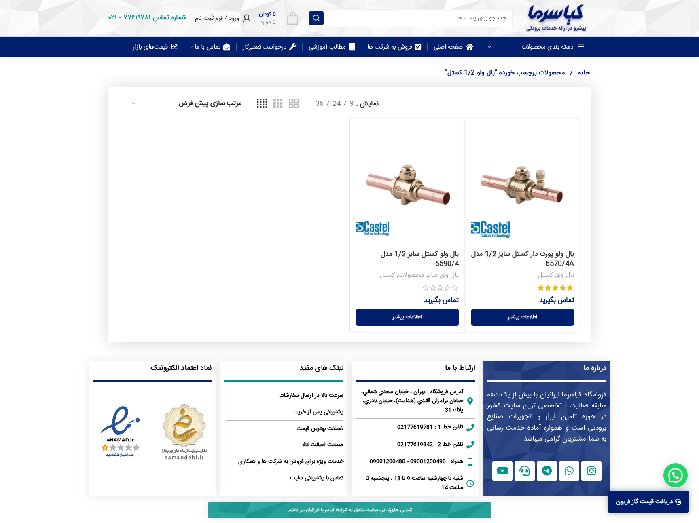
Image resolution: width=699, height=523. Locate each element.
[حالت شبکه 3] (278, 104)
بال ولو (565, 275)
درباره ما (594, 368)
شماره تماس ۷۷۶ (154, 17)
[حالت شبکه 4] (262, 104)
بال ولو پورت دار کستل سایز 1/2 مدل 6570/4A (522, 259)
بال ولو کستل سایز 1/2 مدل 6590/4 (420, 259)
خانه (583, 72)
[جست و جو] (316, 18)
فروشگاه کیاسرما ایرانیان (573, 395)
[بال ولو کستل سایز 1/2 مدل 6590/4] (407, 186)
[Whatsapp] (569, 471)
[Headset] (525, 471)
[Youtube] (502, 471)
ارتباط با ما (460, 368)
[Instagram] (591, 471)
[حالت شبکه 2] (294, 104)
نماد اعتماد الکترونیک (181, 368)
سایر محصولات (418, 275)
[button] (675, 475)
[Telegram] (547, 471)
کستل (545, 275)
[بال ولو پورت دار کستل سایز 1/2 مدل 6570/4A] (522, 186)
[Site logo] (556, 18)
